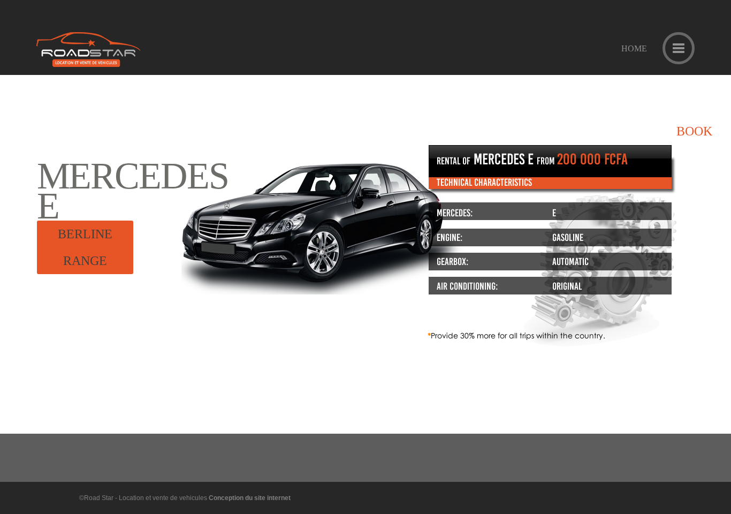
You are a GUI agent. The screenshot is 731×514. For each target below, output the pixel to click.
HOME (634, 48)
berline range (85, 247)
